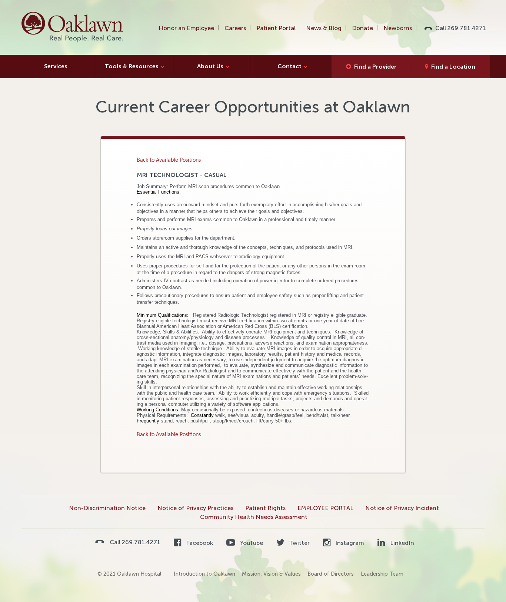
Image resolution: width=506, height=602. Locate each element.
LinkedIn (401, 542)
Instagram (349, 542)
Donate (362, 28)
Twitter (298, 542)
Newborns (397, 28)
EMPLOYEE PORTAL (325, 507)
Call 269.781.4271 (460, 28)
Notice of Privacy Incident (402, 507)
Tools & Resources (131, 66)
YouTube (251, 542)
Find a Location (453, 66)
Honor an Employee (186, 28)
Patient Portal (276, 28)
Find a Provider (375, 66)
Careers (235, 28)
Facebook (198, 542)
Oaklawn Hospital (72, 27)
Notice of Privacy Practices (195, 507)
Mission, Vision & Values (271, 573)
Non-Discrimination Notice (107, 507)
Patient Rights (265, 507)
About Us (210, 66)
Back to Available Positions (169, 160)
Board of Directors (330, 573)
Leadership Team (382, 573)
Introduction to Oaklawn (204, 573)
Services (55, 66)
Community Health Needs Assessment (253, 516)
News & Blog (324, 28)
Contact (289, 66)
